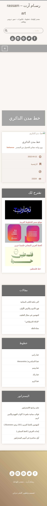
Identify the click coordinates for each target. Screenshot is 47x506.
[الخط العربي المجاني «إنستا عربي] (23, 233)
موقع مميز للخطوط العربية (31, 222)
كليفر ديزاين (17, 493)
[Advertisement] (23, 80)
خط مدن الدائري (31, 142)
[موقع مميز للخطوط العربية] (23, 210)
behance (10, 147)
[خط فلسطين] (23, 256)
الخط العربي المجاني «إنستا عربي (28, 245)
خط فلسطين (35, 269)
